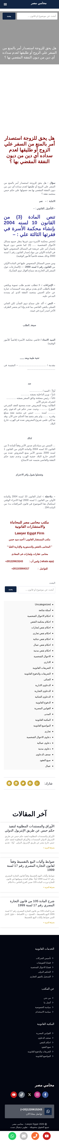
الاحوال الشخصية (42, 656)
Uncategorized (43, 604)
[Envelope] (24, 1136)
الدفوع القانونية (43, 702)
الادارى (47, 662)
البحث (52, 583)
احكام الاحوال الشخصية (39, 616)
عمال (48, 766)
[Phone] (35, 1136)
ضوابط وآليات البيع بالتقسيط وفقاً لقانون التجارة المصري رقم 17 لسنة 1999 (30, 866)
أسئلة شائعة (45, 610)
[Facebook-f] (45, 1094)
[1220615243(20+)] (48, 1111)
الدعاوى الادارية (43, 685)
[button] (5, 4)
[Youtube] (47, 1136)
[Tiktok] (21, 1094)
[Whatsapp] (12, 1136)
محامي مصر (39, 3)
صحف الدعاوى (43, 754)
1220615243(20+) (31, 1109)
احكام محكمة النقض (40, 621)
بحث (9, 16)
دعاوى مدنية (44, 748)
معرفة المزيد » (48, 848)
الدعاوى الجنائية (43, 696)
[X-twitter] (29, 1094)
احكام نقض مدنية (42, 650)
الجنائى (47, 679)
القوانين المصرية (42, 708)
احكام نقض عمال (42, 645)
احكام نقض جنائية (42, 639)
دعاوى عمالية (44, 743)
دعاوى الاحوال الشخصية (39, 737)
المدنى (47, 714)
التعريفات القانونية (42, 668)
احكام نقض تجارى (42, 633)
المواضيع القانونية (42, 725)
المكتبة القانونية (43, 720)
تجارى (48, 731)
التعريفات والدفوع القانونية (37, 673)
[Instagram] (37, 1094)
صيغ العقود (45, 760)
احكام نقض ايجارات (41, 627)
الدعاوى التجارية (42, 691)
